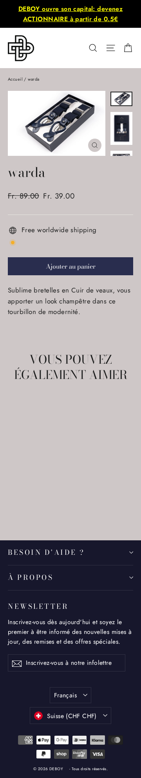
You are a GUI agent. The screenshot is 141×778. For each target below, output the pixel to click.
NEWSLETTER (38, 606)
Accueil (15, 79)
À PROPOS (30, 577)
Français (65, 695)
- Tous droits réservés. (88, 769)
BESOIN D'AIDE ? (46, 552)
